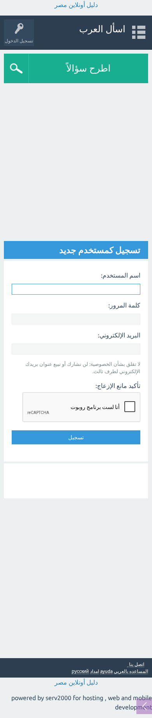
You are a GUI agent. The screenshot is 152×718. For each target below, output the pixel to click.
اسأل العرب (102, 29)
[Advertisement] (76, 163)
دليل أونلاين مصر (76, 4)
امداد (94, 671)
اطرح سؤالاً (88, 68)
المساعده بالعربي (131, 671)
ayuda (106, 671)
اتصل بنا (136, 664)
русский (80, 671)
